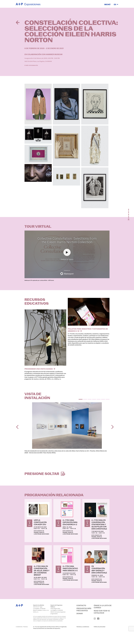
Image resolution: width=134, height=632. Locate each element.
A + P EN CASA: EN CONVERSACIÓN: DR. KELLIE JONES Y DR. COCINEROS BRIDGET (41, 570)
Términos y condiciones (82, 626)
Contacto (81, 605)
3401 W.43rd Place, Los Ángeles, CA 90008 (38, 61)
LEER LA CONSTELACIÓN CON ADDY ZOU (40, 522)
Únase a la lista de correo (103, 606)
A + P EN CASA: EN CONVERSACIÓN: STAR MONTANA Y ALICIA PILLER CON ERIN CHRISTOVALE (99, 524)
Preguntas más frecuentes (83, 609)
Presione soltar (42, 474)
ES (115, 4)
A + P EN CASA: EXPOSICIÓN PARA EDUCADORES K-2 (70, 522)
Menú (107, 4)
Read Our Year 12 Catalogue (102, 611)
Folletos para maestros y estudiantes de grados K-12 (88, 329)
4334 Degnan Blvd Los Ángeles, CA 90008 (56, 609)
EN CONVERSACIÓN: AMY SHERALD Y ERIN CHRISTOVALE (99, 569)
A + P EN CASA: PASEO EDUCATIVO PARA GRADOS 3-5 (70, 568)
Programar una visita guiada (39, 368)
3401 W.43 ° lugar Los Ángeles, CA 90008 (39, 607)
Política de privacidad (99, 626)
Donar (79, 613)
